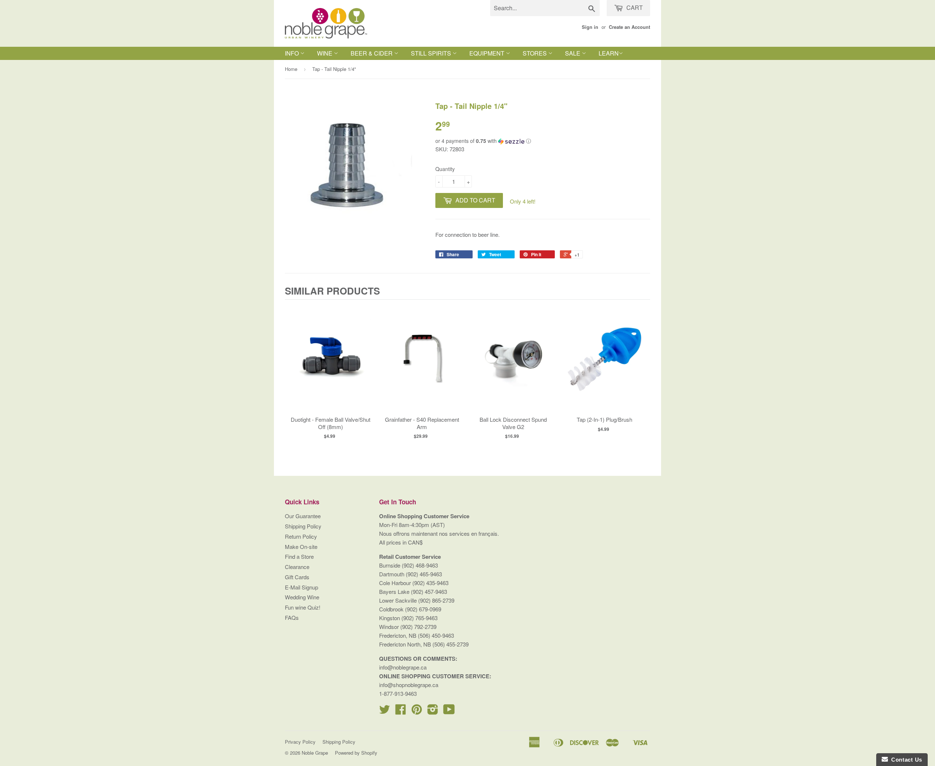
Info (292, 53)
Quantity (445, 168)
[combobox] (545, 8)
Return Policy (301, 536)
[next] (643, 375)
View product (330, 367)
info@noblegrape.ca (403, 667)
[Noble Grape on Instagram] (432, 711)
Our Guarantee (303, 516)
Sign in (590, 27)
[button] (542, 141)
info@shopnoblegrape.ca (408, 685)
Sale (573, 53)
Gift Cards (297, 577)
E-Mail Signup (301, 587)
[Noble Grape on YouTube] (449, 711)
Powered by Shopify (356, 752)
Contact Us (905, 759)
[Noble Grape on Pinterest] (416, 711)
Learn (609, 53)
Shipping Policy (303, 526)
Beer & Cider (372, 53)
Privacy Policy (300, 741)
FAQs (292, 617)
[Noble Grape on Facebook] (400, 711)
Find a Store (299, 556)
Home (291, 68)
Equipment (487, 53)
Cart (634, 7)
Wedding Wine (302, 597)
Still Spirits (432, 53)
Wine (325, 53)
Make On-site (301, 546)
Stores (535, 53)
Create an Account (629, 27)
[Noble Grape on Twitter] (384, 711)
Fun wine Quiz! (302, 607)
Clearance (297, 566)
